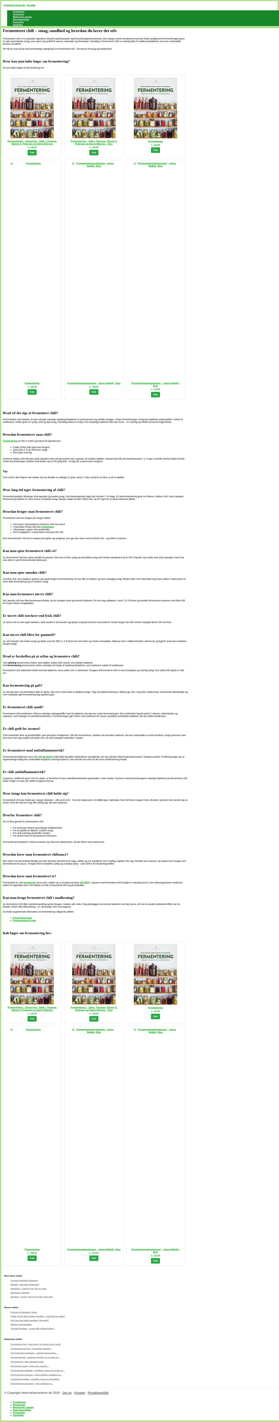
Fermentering (10, 441)
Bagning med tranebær (21, 1324)
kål (40, 757)
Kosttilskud (18, 11)
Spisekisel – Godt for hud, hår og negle (28, 1288)
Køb (32, 152)
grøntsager (48, 527)
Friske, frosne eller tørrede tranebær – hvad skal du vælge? (37, 1316)
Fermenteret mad (22, 918)
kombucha (30, 882)
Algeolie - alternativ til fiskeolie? (24, 1284)
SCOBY (85, 882)
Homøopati (18, 14)
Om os (67, 1392)
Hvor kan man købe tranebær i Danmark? (29, 1320)
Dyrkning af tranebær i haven (23, 1312)
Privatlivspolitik (98, 1392)
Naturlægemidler (21, 19)
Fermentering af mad (24, 920)
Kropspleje (18, 22)
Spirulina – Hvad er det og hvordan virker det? (31, 1297)
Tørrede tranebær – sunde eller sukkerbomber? (32, 1328)
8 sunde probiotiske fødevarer (24, 1280)
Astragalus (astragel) (20, 1293)
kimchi (49, 757)
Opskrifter (18, 25)
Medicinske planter (22, 17)
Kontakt (79, 1392)
